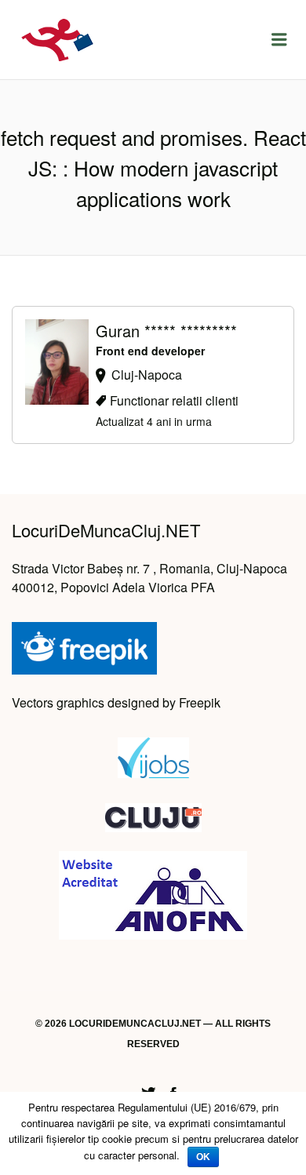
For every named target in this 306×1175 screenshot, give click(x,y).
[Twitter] (148, 1090)
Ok (203, 1156)
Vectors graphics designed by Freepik (116, 702)
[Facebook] (173, 1090)
